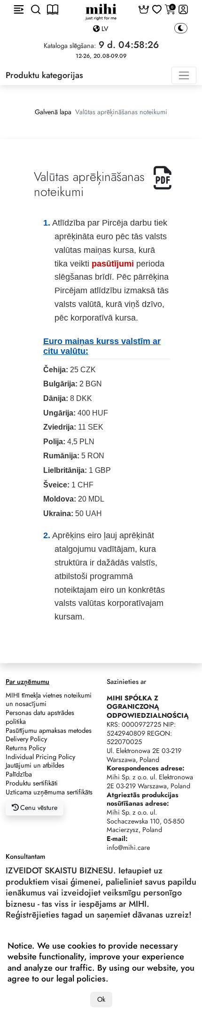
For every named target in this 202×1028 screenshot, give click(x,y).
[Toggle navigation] (183, 75)
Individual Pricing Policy (40, 756)
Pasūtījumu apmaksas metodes (49, 730)
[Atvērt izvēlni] (18, 9)
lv (104, 28)
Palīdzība (19, 774)
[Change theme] (180, 28)
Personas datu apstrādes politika (40, 717)
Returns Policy (26, 748)
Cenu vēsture (37, 807)
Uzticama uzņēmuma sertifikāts (49, 792)
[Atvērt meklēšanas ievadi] (35, 9)
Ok (101, 999)
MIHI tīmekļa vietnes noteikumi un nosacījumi (49, 700)
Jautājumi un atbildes (35, 765)
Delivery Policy (26, 739)
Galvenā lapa (53, 112)
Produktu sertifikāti (32, 783)
